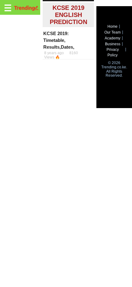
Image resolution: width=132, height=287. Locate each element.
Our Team (112, 32)
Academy (112, 38)
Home (112, 26)
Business (112, 44)
